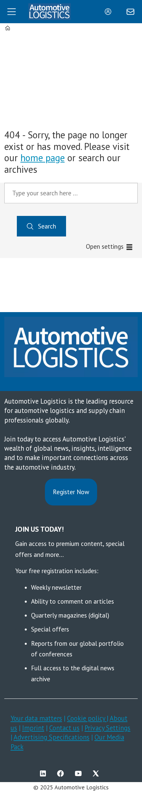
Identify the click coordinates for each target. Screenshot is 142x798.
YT (80, 773)
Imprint (33, 727)
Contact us (64, 727)
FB (62, 773)
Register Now (71, 492)
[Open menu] (11, 11)
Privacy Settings (107, 727)
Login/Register (109, 12)
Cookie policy (87, 718)
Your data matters (36, 718)
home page (42, 158)
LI (44, 773)
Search (47, 226)
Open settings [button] (105, 246)
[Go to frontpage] (49, 11)
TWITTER (97, 773)
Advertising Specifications (51, 737)
